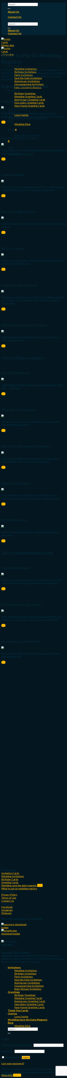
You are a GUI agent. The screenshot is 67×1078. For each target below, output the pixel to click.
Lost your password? (12, 1063)
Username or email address (17, 1044)
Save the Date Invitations (28, 78)
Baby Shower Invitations (27, 988)
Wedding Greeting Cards (28, 96)
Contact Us (14, 16)
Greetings (14, 90)
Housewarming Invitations (29, 985)
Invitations (14, 65)
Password (7, 1051)
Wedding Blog (22, 124)
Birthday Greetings (25, 93)
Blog (10, 121)
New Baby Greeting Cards (29, 1004)
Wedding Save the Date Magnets (27, 1019)
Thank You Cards (18, 108)
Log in (26, 1057)
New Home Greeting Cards (29, 105)
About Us (13, 11)
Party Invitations (23, 976)
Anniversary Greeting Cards (29, 1001)
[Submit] (9, 8)
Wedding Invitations (25, 970)
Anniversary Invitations (27, 81)
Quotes (12, 1013)
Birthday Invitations (25, 973)
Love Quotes (21, 1016)
